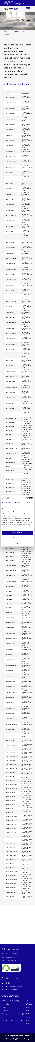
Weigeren (17, 543)
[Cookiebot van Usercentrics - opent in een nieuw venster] (25, 498)
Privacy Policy (11, 1039)
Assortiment (19, 31)
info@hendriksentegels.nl (14, 3)
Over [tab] (28, 502)
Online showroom (11, 989)
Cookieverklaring (23, 1039)
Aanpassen (16, 538)
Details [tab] (17, 502)
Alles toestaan (17, 532)
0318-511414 (8, 2)
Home (6, 31)
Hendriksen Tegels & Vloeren (20, 1035)
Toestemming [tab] (6, 502)
